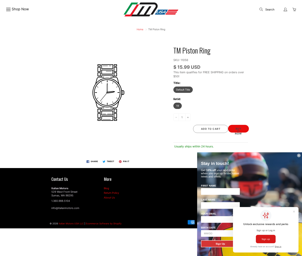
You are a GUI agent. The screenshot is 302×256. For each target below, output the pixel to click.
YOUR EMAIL (208, 213)
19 (177, 105)
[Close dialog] (299, 155)
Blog (106, 188)
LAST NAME (208, 199)
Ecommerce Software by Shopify (103, 223)
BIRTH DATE (208, 227)
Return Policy (111, 192)
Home (140, 29)
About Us (109, 197)
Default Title (183, 89)
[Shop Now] (8, 9)
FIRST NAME (208, 185)
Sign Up (220, 243)
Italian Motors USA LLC (71, 223)
